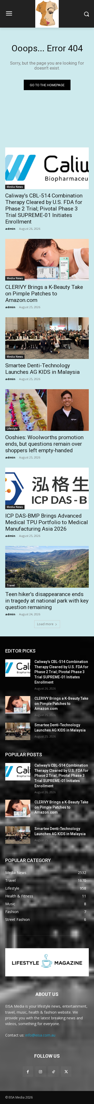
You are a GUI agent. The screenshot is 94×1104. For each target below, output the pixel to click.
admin (10, 229)
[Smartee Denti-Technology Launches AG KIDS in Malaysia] (47, 338)
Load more (45, 624)
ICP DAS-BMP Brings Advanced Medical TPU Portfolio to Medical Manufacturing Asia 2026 (46, 522)
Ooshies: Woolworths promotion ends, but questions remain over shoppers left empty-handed (44, 444)
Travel (11, 585)
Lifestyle (12, 428)
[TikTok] (53, 1071)
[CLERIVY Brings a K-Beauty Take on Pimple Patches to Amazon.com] (47, 260)
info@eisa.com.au (40, 1035)
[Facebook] (28, 1071)
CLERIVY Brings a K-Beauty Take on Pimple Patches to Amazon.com (44, 293)
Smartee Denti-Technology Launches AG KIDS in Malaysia (42, 368)
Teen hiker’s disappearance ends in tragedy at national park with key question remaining (47, 600)
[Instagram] (41, 1071)
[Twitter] (66, 1071)
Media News (15, 187)
